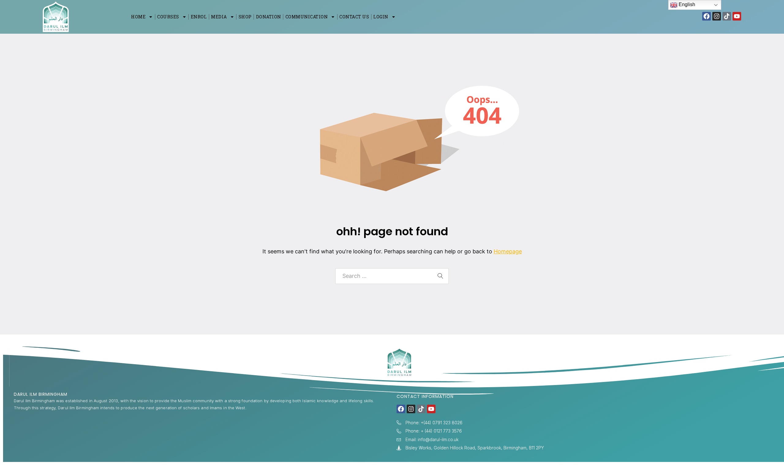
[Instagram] (716, 16)
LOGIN (380, 17)
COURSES (168, 17)
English (686, 4)
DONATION (268, 17)
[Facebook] (706, 16)
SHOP (245, 17)
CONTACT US (354, 17)
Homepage (508, 251)
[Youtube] (737, 16)
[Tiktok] (726, 16)
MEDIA (219, 17)
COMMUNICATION (306, 17)
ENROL (199, 17)
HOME (138, 17)
